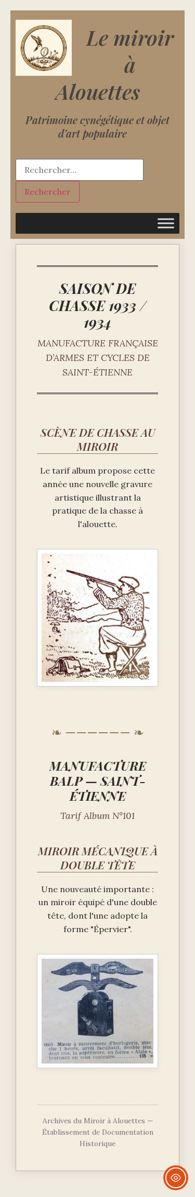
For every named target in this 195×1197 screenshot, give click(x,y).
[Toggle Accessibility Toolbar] (175, 1177)
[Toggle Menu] (166, 223)
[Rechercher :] (80, 170)
